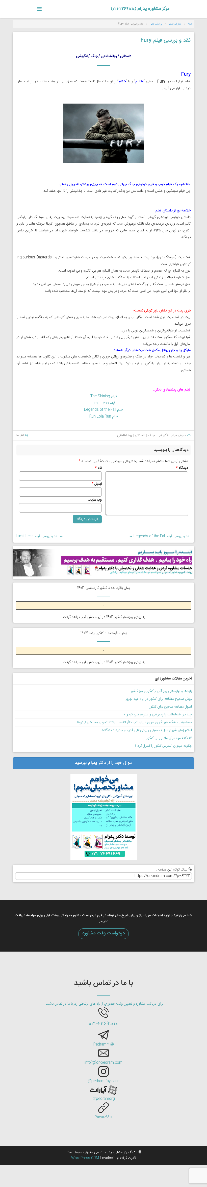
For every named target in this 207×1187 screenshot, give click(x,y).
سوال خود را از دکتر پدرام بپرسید (103, 763)
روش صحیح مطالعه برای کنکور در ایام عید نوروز (159, 699)
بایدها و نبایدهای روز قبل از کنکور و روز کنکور (161, 691)
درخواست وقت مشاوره (103, 933)
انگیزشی (163, 435)
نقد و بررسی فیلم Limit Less (39, 536)
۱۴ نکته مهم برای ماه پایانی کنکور (169, 738)
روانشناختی (156, 24)
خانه (190, 24)
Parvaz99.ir (104, 1117)
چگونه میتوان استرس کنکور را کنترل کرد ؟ (163, 746)
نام (98, 468)
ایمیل (97, 484)
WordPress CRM (85, 1158)
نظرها (20, 435)
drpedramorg (103, 1099)
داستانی (140, 435)
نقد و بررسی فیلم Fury (165, 40)
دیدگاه (182, 468)
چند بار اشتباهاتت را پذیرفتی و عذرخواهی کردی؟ (158, 715)
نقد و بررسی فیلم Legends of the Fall (160, 536)
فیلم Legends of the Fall (103, 410)
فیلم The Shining (103, 396)
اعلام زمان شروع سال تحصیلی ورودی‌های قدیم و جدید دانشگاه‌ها (146, 730)
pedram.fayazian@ (103, 1081)
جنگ (151, 435)
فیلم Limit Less (104, 403)
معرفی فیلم (175, 24)
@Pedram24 (103, 1044)
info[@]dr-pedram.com (103, 1063)
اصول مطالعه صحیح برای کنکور (170, 707)
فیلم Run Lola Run (103, 417)
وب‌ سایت (95, 500)
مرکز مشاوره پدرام (140, 9)
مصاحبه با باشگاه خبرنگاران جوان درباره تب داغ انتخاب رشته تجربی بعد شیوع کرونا (134, 722)
